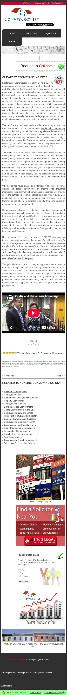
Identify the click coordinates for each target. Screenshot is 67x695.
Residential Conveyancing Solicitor (20, 416)
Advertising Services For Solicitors (20, 443)
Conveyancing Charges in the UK (19, 422)
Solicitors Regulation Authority (16, 252)
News (41, 673)
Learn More (35, 692)
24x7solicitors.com (56, 176)
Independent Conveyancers (17, 431)
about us (31, 33)
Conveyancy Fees (12, 394)
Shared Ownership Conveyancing (19, 428)
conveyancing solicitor (13, 107)
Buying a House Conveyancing (18, 407)
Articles (19, 673)
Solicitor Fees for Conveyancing (19, 434)
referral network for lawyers (19, 258)
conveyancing (8, 92)
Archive (49, 673)
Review (12, 673)
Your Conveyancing (13, 437)
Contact (27, 673)
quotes (51, 33)
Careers (4, 673)
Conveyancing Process (15, 403)
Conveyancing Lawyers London (18, 413)
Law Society (12, 125)
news (12, 41)
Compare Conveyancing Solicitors (20, 419)
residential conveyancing (53, 128)
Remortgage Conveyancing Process (21, 397)
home (12, 33)
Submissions (6, 686)
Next (59, 376)
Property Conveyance (14, 401)
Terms (35, 673)
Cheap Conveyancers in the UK (19, 410)
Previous (10, 376)
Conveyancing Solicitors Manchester (21, 440)
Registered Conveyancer (15, 391)
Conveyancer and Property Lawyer (20, 425)
